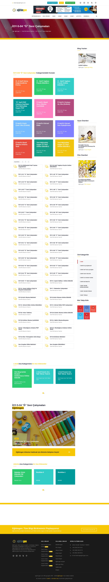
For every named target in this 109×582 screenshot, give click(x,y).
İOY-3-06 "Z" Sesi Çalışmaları (59, 235)
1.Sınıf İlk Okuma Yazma (28, 31)
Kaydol (61, 3)
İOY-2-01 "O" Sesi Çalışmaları (27, 197)
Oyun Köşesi (88, 147)
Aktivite (78, 16)
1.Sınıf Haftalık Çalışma (86, 269)
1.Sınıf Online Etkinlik (86, 291)
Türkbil (48, 578)
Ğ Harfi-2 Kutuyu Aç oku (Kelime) (63, 103)
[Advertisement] (43, 55)
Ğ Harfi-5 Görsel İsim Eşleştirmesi (64, 124)
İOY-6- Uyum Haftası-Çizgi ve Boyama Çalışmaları (27, 289)
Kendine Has (55, 578)
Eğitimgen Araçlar (60, 561)
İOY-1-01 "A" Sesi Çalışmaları (27, 174)
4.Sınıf (72, 16)
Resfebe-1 (40, 472)
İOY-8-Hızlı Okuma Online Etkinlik (60, 297)
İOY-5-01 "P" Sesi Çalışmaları (59, 258)
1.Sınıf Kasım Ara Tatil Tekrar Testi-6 (21, 373)
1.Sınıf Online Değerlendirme (84, 286)
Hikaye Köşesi (59, 550)
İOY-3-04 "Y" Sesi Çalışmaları (59, 227)
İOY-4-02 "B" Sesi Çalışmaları (59, 243)
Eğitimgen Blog (36, 16)
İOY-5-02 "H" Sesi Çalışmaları (27, 265)
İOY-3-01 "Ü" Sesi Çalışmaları (27, 220)
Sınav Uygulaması (52, 3)
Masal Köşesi (59, 556)
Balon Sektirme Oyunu (84, 145)
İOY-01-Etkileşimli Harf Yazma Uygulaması (27, 166)
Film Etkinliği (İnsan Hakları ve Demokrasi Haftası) (86, 180)
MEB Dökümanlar (70, 3)
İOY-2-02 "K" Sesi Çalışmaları (59, 197)
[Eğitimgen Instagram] (84, 3)
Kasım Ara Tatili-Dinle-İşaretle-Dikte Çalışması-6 (65, 374)
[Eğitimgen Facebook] (80, 3)
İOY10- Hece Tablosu (25, 312)
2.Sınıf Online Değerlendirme (46, 555)
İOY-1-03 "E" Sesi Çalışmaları (27, 182)
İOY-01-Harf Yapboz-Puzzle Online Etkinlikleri (60, 166)
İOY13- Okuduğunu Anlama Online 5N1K (61, 328)
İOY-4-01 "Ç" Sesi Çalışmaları (27, 243)
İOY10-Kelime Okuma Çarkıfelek (28, 320)
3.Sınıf (65, 16)
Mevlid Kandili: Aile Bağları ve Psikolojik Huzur (86, 66)
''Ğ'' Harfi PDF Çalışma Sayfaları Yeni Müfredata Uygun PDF (22, 105)
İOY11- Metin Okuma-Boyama (59, 320)
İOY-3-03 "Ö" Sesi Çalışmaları (27, 227)
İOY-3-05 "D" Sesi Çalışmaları (27, 235)
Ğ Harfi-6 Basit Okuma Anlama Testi (21, 144)
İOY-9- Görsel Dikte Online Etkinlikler (30, 305)
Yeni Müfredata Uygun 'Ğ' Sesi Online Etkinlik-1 (63, 144)
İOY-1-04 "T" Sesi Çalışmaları (59, 182)
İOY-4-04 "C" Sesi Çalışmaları (59, 250)
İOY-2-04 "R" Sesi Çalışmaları (59, 205)
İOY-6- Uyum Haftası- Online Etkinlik (61, 281)
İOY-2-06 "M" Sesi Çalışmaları (59, 212)
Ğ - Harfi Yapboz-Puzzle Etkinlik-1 (42, 82)
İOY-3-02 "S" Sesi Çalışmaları (59, 220)
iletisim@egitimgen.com (20, 3)
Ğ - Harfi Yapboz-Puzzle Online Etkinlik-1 (63, 83)
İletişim (57, 570)
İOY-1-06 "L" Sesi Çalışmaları (59, 189)
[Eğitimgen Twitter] (92, 3)
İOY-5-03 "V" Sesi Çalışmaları (59, 265)
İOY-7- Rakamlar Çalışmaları (59, 288)
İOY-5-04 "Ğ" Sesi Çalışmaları (43, 31)
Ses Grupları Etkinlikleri (57, 344)
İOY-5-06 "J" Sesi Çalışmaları (27, 281)
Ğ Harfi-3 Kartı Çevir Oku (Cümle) (23, 124)
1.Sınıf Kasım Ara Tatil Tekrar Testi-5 (43, 373)
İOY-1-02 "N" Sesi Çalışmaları (59, 174)
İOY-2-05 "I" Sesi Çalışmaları (27, 212)
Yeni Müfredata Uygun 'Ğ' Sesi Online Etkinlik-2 (42, 144)
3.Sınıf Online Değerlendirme (46, 560)
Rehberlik (86, 16)
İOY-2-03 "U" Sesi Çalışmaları (27, 205)
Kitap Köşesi (59, 553)
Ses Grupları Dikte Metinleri (27, 344)
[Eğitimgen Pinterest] (95, 3)
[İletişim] (65, 10)
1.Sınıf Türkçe (83, 295)
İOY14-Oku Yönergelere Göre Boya (29, 337)
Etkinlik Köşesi (59, 544)
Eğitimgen (17, 31)
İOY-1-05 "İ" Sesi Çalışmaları (27, 189)
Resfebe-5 (18, 472)
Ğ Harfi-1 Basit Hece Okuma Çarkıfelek (42, 104)
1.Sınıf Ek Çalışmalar (86, 265)
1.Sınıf (53, 16)
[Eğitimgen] (19, 542)
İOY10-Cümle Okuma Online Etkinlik (61, 312)
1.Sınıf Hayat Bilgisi (85, 273)
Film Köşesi (87, 183)
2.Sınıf (59, 16)
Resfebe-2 (62, 472)
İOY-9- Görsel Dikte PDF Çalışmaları (61, 305)
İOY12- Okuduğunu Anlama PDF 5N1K (28, 328)
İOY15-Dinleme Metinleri (57, 337)
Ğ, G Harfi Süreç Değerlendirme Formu (22, 83)
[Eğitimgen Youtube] (88, 3)
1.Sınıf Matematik (85, 281)
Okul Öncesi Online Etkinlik (46, 545)
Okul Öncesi (46, 16)
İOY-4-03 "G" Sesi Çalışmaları (27, 250)
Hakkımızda (58, 567)
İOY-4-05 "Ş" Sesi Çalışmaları (27, 258)
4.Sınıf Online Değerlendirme (46, 564)
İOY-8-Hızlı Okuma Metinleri (27, 297)
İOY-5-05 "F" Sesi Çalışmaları (59, 273)
